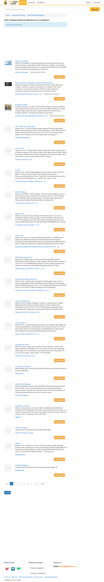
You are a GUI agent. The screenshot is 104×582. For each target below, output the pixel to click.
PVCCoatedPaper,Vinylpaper (25, 126)
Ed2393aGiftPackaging (23, 384)
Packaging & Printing (18, 15)
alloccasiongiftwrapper (23, 366)
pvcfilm (17, 170)
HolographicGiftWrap (22, 406)
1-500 (7, 493)
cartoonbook (19, 148)
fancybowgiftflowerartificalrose (26, 279)
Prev (7, 484)
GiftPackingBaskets (21, 465)
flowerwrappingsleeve (22, 301)
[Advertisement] (35, 43)
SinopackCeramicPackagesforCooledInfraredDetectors (34, 83)
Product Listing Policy (26, 577)
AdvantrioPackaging (21, 61)
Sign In (88, 2)
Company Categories (38, 573)
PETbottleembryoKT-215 (23, 257)
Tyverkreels (19, 235)
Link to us (7, 577)
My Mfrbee (41, 2)
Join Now (96, 2)
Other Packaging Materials (35, 15)
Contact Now (59, 77)
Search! (94, 9)
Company (31, 2)
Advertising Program (51, 577)
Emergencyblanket (21, 105)
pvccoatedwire (20, 323)
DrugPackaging (20, 192)
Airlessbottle (19, 214)
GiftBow (18, 443)
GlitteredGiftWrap (21, 428)
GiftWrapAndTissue (22, 344)
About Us (15, 577)
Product (23, 2)
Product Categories (37, 568)
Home (8, 15)
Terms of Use (38, 577)
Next (42, 484)
